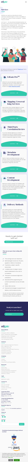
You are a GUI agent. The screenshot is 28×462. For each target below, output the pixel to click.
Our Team (3, 360)
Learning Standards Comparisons (8, 370)
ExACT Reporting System (14, 86)
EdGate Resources (5, 369)
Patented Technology (6, 337)
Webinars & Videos (5, 373)
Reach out (20, 69)
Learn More (12, 93)
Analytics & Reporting (6, 347)
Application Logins (5, 379)
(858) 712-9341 (8, 402)
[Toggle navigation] (26, 2)
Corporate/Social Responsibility (8, 362)
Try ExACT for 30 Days (6, 387)
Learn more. (10, 457)
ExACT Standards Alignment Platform (9, 345)
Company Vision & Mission (8, 333)
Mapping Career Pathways (8, 336)
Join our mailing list (5, 408)
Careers (3, 359)
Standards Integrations (6, 352)
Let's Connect (9, 314)
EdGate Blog (4, 367)
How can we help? (5, 384)
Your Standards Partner (7, 339)
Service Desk (4, 389)
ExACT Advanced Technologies (9, 334)
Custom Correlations (6, 353)
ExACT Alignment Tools (6, 346)
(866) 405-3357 (8, 396)
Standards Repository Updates (8, 372)
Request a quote (9, 241)
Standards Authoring (6, 350)
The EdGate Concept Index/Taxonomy (10, 349)
